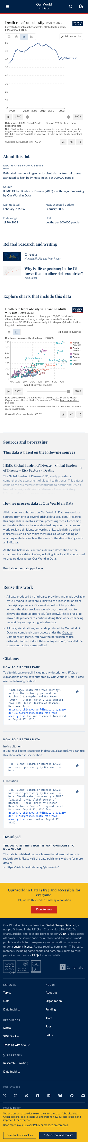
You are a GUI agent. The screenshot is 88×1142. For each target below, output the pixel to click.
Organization (54, 1001)
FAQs (35, 955)
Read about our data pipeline (21, 568)
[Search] (71, 6)
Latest (7, 1027)
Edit (73, 36)
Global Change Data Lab (61, 925)
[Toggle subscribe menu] (81, 6)
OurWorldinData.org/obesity (19, 142)
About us (51, 992)
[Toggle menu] (7, 6)
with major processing (70, 191)
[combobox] (71, 6)
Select (71, 332)
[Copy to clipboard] (73, 692)
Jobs (48, 1026)
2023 (77, 116)
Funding (51, 1009)
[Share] (71, 142)
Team (49, 1018)
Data (6, 1001)
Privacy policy (11, 1107)
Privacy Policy (32, 1125)
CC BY (38, 142)
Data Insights (11, 1009)
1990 (18, 116)
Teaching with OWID (16, 1045)
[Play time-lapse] (8, 117)
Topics (7, 992)
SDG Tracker (11, 1036)
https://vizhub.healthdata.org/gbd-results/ (33, 867)
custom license (23, 946)
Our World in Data (44, 6)
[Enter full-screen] (79, 142)
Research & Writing (15, 1063)
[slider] (27, 117)
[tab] (9, 37)
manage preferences (56, 1125)
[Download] (63, 142)
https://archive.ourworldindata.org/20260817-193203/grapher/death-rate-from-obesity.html (37, 713)
